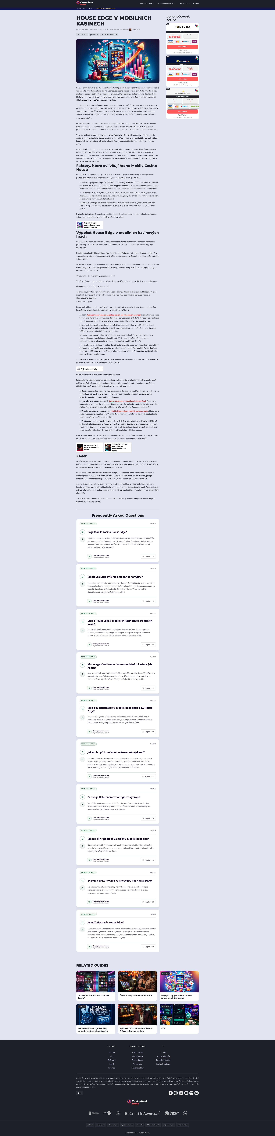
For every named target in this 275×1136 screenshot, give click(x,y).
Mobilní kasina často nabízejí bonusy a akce (130, 411)
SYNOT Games (137, 1052)
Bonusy (112, 1052)
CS (79, 1093)
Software (112, 1060)
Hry (111, 1056)
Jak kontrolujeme (163, 1064)
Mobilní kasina (146, 3)
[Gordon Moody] (172, 1113)
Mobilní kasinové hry (166, 3)
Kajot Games (137, 1056)
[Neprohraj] (107, 1113)
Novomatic (137, 1064)
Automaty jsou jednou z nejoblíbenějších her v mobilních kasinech (114, 315)
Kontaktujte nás (163, 1056)
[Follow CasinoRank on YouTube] (186, 1093)
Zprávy (196, 3)
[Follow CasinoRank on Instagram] (176, 1093)
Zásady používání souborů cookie (137, 1133)
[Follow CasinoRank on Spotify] (191, 1093)
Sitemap (111, 1068)
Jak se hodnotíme (163, 1060)
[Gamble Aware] (142, 1113)
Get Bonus (182, 46)
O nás (163, 1052)
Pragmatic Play (137, 1068)
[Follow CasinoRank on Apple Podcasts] (196, 1093)
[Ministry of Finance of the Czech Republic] (94, 1113)
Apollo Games (137, 1060)
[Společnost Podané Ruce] (118, 1113)
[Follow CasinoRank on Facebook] (171, 1093)
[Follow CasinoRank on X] (181, 1093)
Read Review (182, 50)
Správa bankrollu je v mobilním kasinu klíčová (127, 401)
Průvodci (183, 3)
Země (111, 1064)
